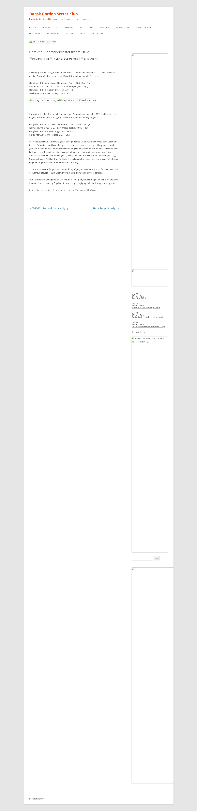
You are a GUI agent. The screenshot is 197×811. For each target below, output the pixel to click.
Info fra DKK (97, 34)
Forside (32, 27)
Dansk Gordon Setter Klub (53, 13)
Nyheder (46, 27)
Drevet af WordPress (37, 799)
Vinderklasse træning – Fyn (146, 307)
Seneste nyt (58, 190)
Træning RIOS (139, 298)
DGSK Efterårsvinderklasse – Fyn (148, 326)
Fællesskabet (53, 34)
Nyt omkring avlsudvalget (106, 208)
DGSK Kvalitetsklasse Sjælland (147, 317)
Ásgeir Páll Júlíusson (88, 190)
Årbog (83, 34)
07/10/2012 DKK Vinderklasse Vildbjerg (48, 208)
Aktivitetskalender (65, 27)
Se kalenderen (138, 332)
